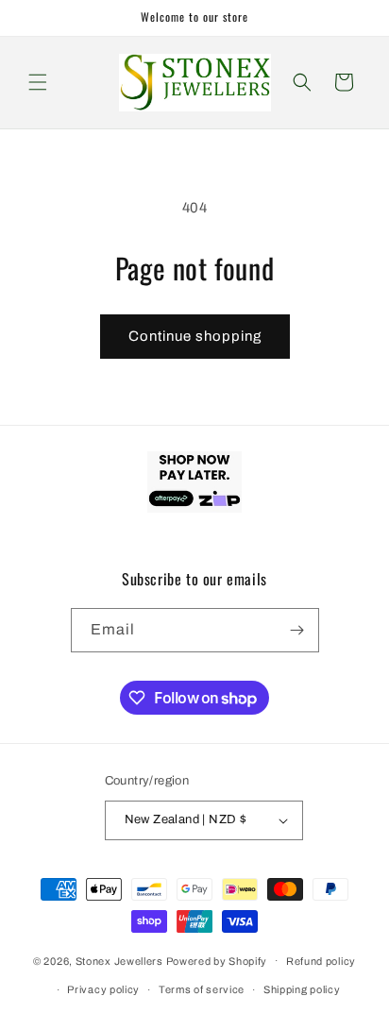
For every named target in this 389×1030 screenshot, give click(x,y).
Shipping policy (302, 989)
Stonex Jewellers (119, 960)
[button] (38, 82)
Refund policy (321, 961)
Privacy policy (103, 989)
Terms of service (202, 989)
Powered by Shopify (217, 960)
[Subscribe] (297, 630)
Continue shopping (195, 336)
